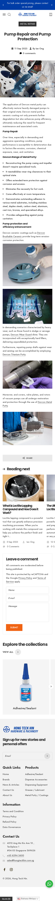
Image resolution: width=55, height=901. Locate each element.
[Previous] (3, 5)
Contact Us (8, 790)
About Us (7, 795)
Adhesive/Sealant (34, 774)
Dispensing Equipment (36, 784)
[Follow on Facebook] (4, 869)
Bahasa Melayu (28, 899)
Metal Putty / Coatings (36, 795)
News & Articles (11, 784)
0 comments (29, 53)
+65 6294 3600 (15, 855)
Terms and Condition (13, 811)
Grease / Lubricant (34, 790)
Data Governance (12, 827)
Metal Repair (27, 23)
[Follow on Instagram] (11, 869)
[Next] (51, 5)
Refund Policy (9, 821)
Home (6, 774)
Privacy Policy (25, 578)
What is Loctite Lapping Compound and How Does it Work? (20, 509)
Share (29, 458)
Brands (6, 779)
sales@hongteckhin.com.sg (20, 860)
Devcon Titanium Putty (14, 354)
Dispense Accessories (36, 779)
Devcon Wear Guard (21, 334)
